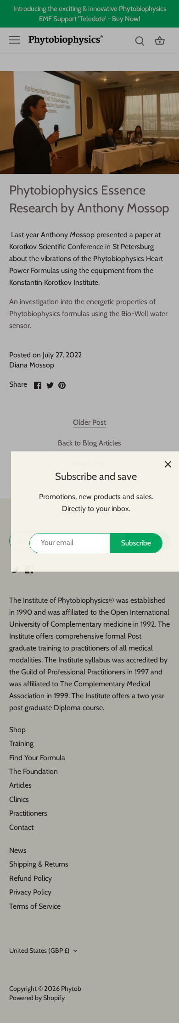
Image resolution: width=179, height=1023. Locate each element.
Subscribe (130, 543)
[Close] (161, 464)
